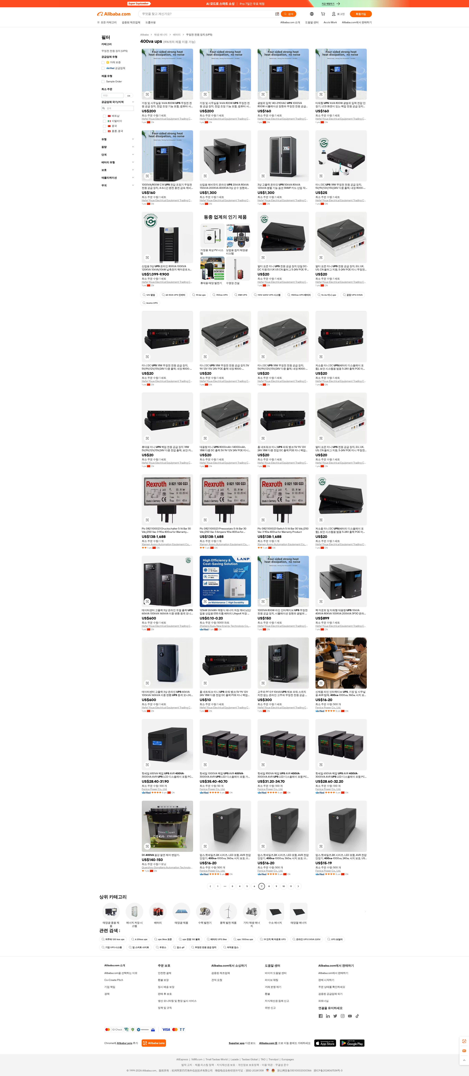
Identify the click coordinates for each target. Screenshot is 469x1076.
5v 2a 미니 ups (328, 295)
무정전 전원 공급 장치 (205, 947)
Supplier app (237, 1043)
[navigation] (117, 461)
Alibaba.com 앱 (268, 1043)
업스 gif (180, 947)
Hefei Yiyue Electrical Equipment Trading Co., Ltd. (167, 118)
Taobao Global (250, 1059)
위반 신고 (270, 1007)
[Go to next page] (298, 886)
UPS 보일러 (337, 939)
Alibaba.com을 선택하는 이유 (120, 973)
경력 (107, 993)
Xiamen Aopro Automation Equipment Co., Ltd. (167, 544)
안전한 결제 (164, 973)
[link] (464, 1041)
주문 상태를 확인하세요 (331, 986)
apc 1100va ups (245, 939)
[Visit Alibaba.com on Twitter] (335, 1016)
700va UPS (222, 295)
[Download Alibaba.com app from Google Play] (352, 1043)
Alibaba (144, 34)
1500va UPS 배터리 (301, 295)
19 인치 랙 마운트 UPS (275, 939)
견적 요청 (216, 979)
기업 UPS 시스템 (113, 947)
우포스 (163, 947)
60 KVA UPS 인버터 (175, 295)
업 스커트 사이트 (140, 947)
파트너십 (323, 1000)
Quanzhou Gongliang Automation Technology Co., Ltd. (167, 867)
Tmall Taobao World (217, 1059)
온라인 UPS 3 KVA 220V (308, 939)
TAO (263, 1059)
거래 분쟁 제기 (273, 986)
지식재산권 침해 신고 (277, 1000)
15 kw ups (201, 295)
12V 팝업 (150, 295)
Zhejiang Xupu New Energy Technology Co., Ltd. (225, 625)
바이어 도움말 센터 (276, 973)
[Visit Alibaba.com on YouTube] (350, 1016)
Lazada (235, 1059)
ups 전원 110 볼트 (191, 939)
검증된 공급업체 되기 (330, 993)
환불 (267, 993)
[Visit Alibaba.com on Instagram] (342, 1016)
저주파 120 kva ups (114, 939)
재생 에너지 (160, 34)
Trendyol (273, 1059)
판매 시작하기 (326, 979)
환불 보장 (163, 979)
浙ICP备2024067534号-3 (328, 1070)
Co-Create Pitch (113, 979)
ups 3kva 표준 (165, 939)
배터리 (177, 34)
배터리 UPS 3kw (219, 939)
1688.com (196, 1059)
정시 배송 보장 (166, 986)
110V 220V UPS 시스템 (269, 295)
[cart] (323, 14)
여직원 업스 (233, 947)
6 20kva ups (141, 939)
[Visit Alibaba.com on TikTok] (357, 1016)
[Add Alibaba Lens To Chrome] (154, 1043)
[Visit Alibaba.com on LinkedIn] (328, 1016)
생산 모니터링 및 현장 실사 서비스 (177, 1000)
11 (291, 886)
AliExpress (182, 1059)
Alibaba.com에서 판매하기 (333, 973)
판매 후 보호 (165, 993)
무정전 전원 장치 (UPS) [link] (199, 34)
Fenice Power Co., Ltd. (328, 707)
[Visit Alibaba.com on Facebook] (320, 1016)
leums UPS (152, 303)
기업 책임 (109, 986)
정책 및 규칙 (165, 1007)
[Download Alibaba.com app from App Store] (325, 1043)
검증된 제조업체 (220, 973)
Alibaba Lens (124, 1043)
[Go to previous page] (210, 886)
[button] (277, 14)
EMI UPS (242, 295)
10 (283, 886)
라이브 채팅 (271, 979)
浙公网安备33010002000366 (294, 1070)
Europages (288, 1059)
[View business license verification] (267, 1070)
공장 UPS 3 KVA (355, 295)
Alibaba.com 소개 (114, 965)
